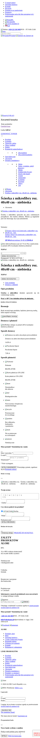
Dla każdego (22, 153)
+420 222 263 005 (14, 29)
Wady (3, 516)
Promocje (8, 12)
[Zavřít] (2, 451)
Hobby (7, 147)
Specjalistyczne (10, 157)
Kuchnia (8, 139)
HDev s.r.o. (19, 688)
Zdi (19, 185)
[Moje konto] (20, 74)
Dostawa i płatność (11, 285)
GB (8, 26)
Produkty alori (10, 634)
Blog (6, 636)
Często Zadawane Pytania (14, 639)
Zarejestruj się (22, 716)
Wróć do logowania (14, 736)
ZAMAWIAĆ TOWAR (9, 134)
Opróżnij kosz (5, 126)
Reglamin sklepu (10, 469)
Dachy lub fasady (24, 174)
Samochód (21, 178)
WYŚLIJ (4, 736)
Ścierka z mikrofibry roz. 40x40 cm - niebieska (21, 193)
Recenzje (8, 8)
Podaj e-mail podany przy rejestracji (13, 732)
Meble (20, 170)
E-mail (3, 698)
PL (13, 20)
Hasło (3, 700)
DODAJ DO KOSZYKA (9, 256)
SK (14, 22)
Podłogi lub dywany (25, 172)
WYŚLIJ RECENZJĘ (8, 522)
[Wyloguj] (20, 113)
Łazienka (8, 141)
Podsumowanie (6, 520)
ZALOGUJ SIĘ (6, 710)
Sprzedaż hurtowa (11, 4)
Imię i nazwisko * (7, 453)
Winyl (20, 183)
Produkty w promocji (12, 673)
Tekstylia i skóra (10, 143)
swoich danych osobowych (10, 706)
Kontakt (8, 6)
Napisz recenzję (12, 316)
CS (18, 24)
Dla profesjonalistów (25, 155)
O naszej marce (10, 3)
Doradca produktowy (12, 160)
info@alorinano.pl (7, 620)
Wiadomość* (5, 460)
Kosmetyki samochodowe (14, 149)
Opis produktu (10, 283)
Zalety (3, 503)
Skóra (20, 164)
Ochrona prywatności (12, 643)
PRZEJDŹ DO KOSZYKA (23, 533)
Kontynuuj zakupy (7, 533)
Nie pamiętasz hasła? (8, 712)
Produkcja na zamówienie (14, 10)
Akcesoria (8, 158)
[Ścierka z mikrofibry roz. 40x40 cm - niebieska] (17, 211)
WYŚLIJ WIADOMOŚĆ (9, 467)
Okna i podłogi (10, 145)
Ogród (20, 176)
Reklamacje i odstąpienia (13, 647)
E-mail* (3, 455)
